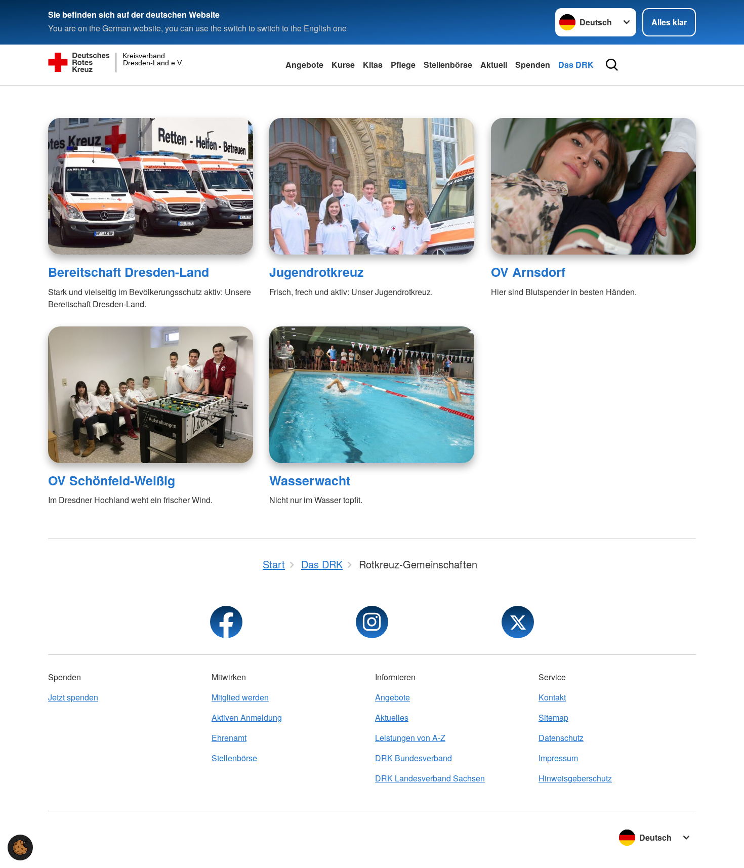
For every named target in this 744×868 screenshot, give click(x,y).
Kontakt (552, 697)
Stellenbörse (448, 64)
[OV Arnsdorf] (593, 186)
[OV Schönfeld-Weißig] (150, 394)
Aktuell (493, 64)
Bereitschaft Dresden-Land (128, 272)
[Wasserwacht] (371, 394)
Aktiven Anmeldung (247, 717)
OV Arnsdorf (528, 272)
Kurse (343, 64)
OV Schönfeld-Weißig (111, 480)
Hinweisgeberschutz (575, 778)
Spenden (532, 64)
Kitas (373, 64)
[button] (20, 847)
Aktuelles (391, 717)
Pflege (403, 64)
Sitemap (553, 717)
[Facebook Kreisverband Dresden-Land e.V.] (226, 622)
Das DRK (576, 64)
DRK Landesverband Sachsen (430, 778)
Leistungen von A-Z (410, 737)
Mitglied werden (240, 697)
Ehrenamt (229, 737)
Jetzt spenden (73, 697)
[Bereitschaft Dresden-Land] (150, 186)
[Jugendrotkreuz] (371, 186)
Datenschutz (561, 737)
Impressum (558, 758)
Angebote (304, 64)
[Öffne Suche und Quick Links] (612, 65)
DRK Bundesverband (413, 758)
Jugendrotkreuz (316, 272)
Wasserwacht (309, 480)
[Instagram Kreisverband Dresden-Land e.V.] (372, 622)
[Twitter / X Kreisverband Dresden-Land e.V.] (518, 622)
